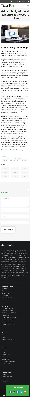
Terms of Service (6, 379)
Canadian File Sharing (7, 308)
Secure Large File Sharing (8, 322)
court (19, 158)
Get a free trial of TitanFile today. (12, 150)
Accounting (5, 288)
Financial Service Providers (9, 291)
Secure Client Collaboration (9, 317)
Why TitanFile (5, 357)
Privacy (4, 156)
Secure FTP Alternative (8, 319)
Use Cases (5, 306)
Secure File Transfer (7, 286)
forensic (23, 160)
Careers (4, 352)
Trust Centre (5, 381)
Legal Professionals (7, 297)
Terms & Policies (6, 372)
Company (4, 348)
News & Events (6, 354)
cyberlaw (4, 160)
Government (5, 293)
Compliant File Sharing (7, 310)
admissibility (12, 158)
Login (10, 1)
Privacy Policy (5, 374)
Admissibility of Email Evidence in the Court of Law (15, 14)
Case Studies (5, 335)
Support (24, 1)
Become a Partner (7, 359)
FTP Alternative (6, 315)
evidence (16, 160)
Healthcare (5, 295)
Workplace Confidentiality (8, 324)
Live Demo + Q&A (6, 364)
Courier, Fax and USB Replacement (11, 313)
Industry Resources (7, 339)
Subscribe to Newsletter (8, 361)
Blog (15, 1)
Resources (5, 332)
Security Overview (7, 376)
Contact (4, 350)
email (10, 160)
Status (19, 1)
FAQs (3, 337)
